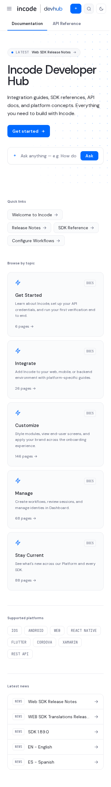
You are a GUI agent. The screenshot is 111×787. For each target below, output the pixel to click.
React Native (84, 630)
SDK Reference (76, 227)
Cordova (44, 642)
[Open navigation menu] (9, 8)
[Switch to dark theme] (101, 9)
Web (57, 630)
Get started (25, 131)
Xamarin (70, 642)
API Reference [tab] (67, 23)
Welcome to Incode (35, 214)
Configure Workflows (36, 240)
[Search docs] (89, 9)
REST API (20, 654)
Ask (89, 156)
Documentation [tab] (27, 23)
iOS (14, 630)
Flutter (19, 642)
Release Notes (29, 227)
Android (35, 630)
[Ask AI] (75, 9)
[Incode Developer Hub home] (40, 8)
